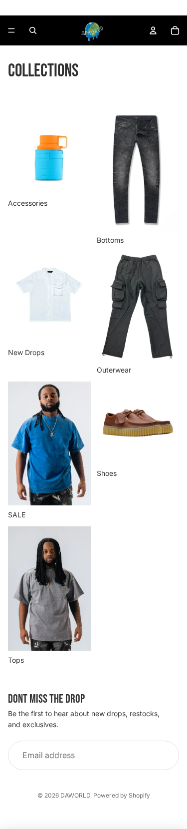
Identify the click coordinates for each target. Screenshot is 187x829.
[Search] (33, 30)
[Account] (153, 30)
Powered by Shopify (121, 795)
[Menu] (11, 30)
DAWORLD (75, 795)
